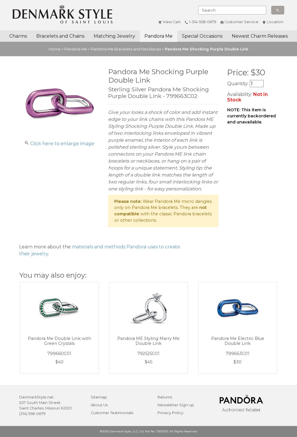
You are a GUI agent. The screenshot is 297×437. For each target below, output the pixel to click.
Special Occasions (202, 36)
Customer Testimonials (112, 413)
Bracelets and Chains (60, 36)
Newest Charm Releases (260, 36)
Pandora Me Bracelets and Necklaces (126, 49)
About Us (99, 405)
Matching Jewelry (114, 36)
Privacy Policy (170, 413)
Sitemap (99, 397)
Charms (18, 36)
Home (55, 49)
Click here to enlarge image (62, 143)
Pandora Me (158, 36)
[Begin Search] (277, 10)
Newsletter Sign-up (175, 405)
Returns (164, 397)
